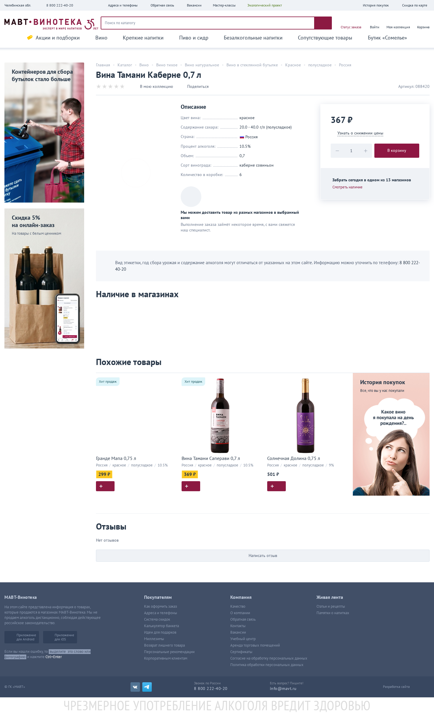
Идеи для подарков (160, 632)
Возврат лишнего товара (164, 645)
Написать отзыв (263, 555)
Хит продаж (108, 381)
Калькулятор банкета (161, 626)
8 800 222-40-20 (59, 5)
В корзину (396, 150)
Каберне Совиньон (256, 165)
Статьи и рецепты (330, 606)
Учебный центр (243, 639)
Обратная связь (243, 619)
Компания (241, 597)
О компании (240, 613)
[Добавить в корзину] (105, 486)
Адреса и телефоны (160, 613)
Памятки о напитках (332, 613)
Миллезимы (154, 639)
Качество (237, 606)
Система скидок (157, 619)
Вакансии (238, 632)
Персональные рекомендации (169, 652)
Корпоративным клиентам (165, 658)
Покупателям (158, 597)
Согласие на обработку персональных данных (268, 658)
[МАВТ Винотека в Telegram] (147, 687)
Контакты (238, 626)
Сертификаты (241, 652)
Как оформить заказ (160, 606)
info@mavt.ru (283, 688)
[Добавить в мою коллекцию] (170, 379)
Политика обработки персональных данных (267, 665)
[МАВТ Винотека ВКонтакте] (135, 687)
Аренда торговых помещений (255, 645)
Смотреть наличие (347, 187)
